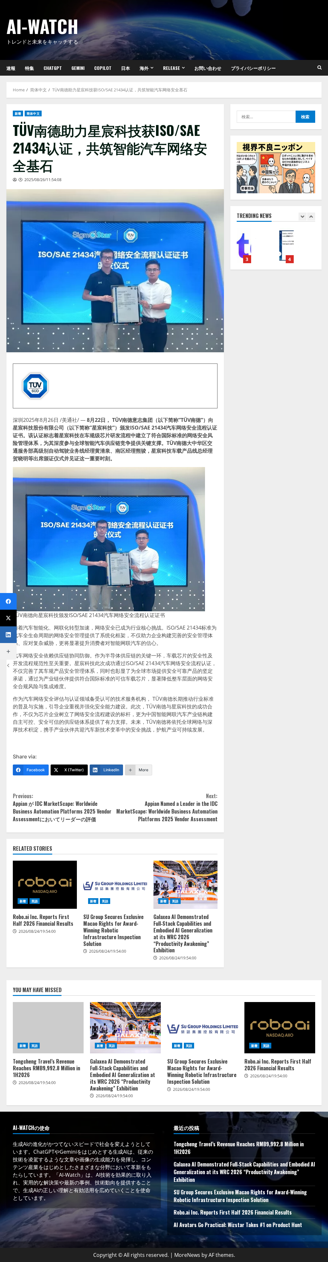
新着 (18, 113)
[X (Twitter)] (8, 618)
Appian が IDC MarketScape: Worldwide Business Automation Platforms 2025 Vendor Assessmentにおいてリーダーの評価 (62, 807)
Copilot (102, 67)
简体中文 (33, 113)
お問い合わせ (207, 67)
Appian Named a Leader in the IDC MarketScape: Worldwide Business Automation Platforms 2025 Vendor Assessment (166, 807)
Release (171, 67)
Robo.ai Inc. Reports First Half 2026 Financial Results (45, 885)
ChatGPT (53, 67)
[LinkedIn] (8, 634)
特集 (29, 67)
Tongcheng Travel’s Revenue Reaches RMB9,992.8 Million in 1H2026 (48, 1027)
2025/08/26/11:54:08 (43, 179)
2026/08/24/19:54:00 (37, 931)
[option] (255, 249)
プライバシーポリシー (253, 67)
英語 (34, 901)
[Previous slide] (303, 217)
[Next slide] (311, 217)
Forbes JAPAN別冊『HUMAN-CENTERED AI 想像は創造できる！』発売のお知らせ (286, 245)
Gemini (78, 67)
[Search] (319, 68)
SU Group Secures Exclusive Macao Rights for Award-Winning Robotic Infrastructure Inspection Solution (115, 885)
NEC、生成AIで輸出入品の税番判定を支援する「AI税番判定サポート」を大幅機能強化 (244, 245)
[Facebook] (8, 601)
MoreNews (187, 1254)
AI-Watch (42, 26)
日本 (125, 67)
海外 (144, 67)
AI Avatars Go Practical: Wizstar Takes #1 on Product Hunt (238, 1225)
